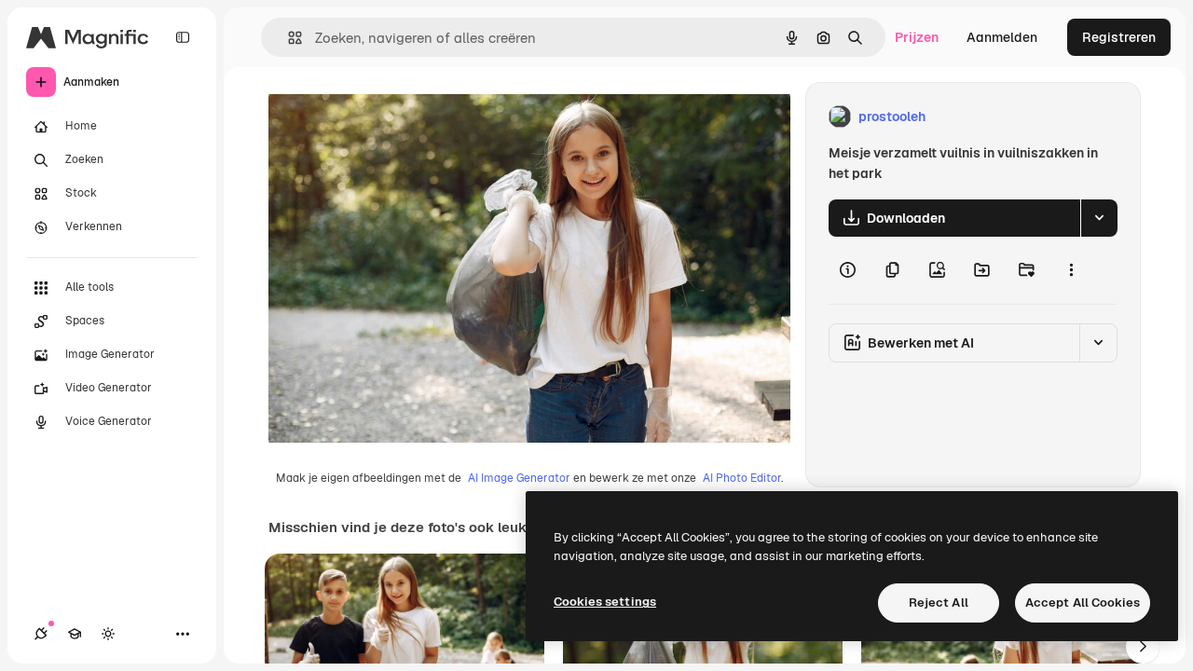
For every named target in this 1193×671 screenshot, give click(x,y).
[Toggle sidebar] (183, 37)
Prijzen (917, 37)
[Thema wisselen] (108, 634)
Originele (391, 117)
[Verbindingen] (41, 634)
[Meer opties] (1071, 270)
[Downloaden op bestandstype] (1099, 218)
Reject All (938, 602)
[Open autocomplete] (287, 38)
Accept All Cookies (1082, 602)
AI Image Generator (519, 478)
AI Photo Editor (742, 478)
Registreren (1119, 37)
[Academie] (74, 634)
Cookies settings (605, 601)
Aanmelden (1002, 37)
